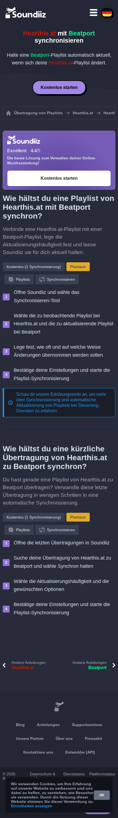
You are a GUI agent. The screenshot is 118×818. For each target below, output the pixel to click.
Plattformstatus (102, 774)
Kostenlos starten (59, 87)
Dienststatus (74, 774)
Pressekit (93, 738)
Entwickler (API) (80, 752)
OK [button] (101, 795)
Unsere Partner (30, 738)
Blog (20, 724)
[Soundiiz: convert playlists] (59, 706)
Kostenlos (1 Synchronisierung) (34, 267)
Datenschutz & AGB (42, 776)
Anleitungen (48, 724)
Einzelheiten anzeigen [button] (31, 806)
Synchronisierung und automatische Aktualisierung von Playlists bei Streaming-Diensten (58, 405)
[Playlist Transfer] (26, 12)
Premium (78, 267)
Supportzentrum (87, 724)
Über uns (64, 738)
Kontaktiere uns (38, 752)
